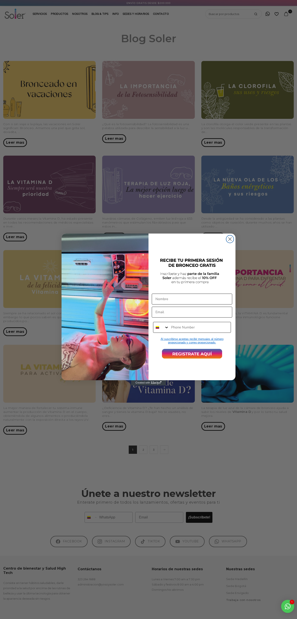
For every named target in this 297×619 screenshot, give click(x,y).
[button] (192, 353)
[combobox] (161, 327)
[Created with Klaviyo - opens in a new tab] (148, 382)
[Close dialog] (230, 239)
